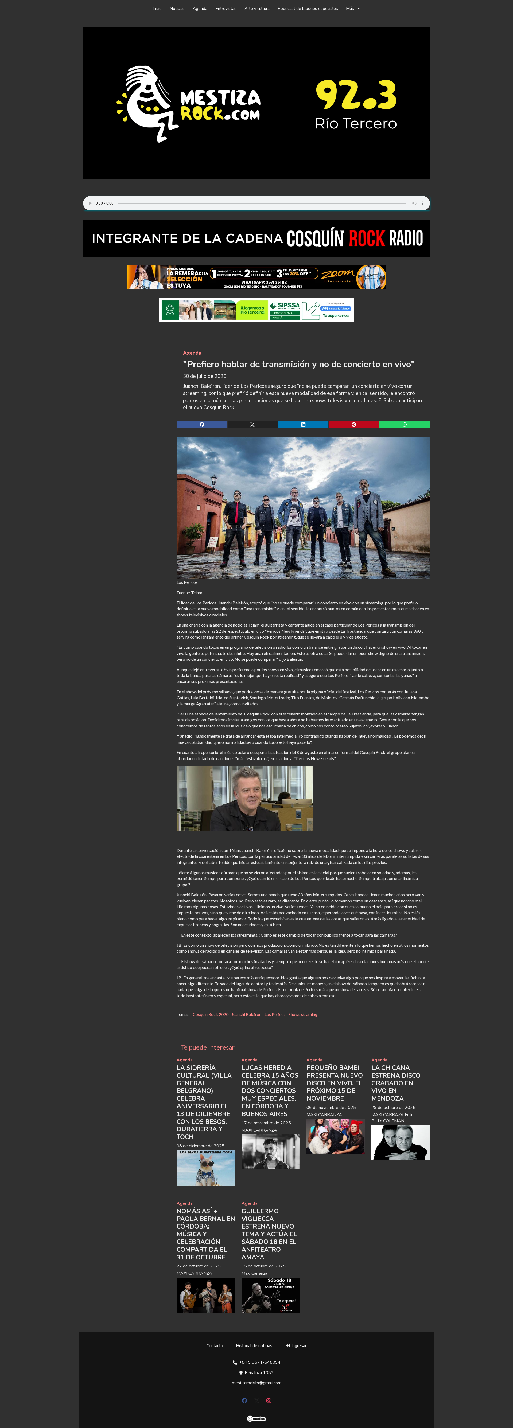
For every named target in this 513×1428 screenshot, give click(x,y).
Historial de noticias (254, 1346)
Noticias (177, 8)
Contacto (215, 1346)
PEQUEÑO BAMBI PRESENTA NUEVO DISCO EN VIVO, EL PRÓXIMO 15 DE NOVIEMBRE (334, 1083)
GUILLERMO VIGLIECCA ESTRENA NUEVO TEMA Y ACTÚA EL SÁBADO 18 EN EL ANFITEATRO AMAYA (269, 1234)
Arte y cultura (257, 8)
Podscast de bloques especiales (308, 8)
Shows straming (303, 1014)
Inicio (157, 8)
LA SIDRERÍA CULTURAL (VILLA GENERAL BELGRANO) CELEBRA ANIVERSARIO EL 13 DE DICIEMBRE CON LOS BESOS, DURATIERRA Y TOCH (204, 1102)
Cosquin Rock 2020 (210, 1014)
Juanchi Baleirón (246, 1014)
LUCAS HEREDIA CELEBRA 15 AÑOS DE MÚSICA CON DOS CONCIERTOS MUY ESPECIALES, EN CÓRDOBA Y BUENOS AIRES (270, 1091)
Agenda (200, 8)
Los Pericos (275, 1014)
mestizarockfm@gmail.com (256, 1383)
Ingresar (298, 1346)
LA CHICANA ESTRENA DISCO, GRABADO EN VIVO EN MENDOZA (396, 1083)
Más (350, 8)
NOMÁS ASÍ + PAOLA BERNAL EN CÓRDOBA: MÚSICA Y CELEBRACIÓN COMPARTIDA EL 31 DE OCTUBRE (206, 1234)
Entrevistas (225, 8)
